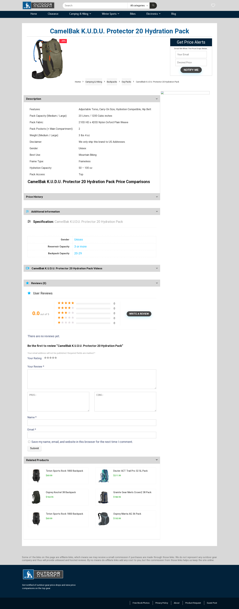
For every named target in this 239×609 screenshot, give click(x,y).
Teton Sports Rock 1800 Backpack (64, 471)
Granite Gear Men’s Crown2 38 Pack (132, 492)
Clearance (53, 13)
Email (31, 429)
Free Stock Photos (141, 603)
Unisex (78, 239)
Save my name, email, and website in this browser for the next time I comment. (82, 441)
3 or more (80, 246)
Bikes (133, 13)
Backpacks (112, 82)
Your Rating (34, 358)
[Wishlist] (213, 5)
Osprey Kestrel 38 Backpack (61, 492)
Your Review (35, 366)
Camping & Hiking (78, 13)
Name (32, 417)
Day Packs (126, 82)
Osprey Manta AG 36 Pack (127, 513)
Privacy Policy (161, 603)
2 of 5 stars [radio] (46, 357)
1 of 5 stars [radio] (45, 357)
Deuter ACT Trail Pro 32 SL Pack (130, 471)
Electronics (152, 13)
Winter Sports (109, 13)
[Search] (153, 5)
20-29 (78, 253)
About (176, 603)
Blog (173, 13)
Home (34, 13)
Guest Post (212, 603)
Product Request (193, 603)
